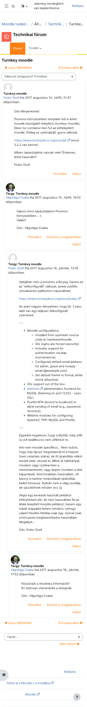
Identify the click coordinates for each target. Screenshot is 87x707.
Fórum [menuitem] (17, 48)
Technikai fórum (56, 24)
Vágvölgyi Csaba (17, 197)
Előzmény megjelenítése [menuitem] (64, 237)
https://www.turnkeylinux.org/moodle (40, 140)
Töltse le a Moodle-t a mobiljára (28, 683)
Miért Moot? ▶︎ (70, 644)
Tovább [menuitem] (34, 48)
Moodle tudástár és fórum (16, 24)
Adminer (33, 389)
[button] (13, 6)
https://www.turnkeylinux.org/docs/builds (48, 299)
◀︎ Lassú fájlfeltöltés (18, 67)
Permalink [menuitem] (60, 174)
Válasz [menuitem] (76, 174)
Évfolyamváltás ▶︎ (70, 67)
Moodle (30, 694)
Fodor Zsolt (11, 97)
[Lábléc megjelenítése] (77, 697)
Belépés (78, 6)
